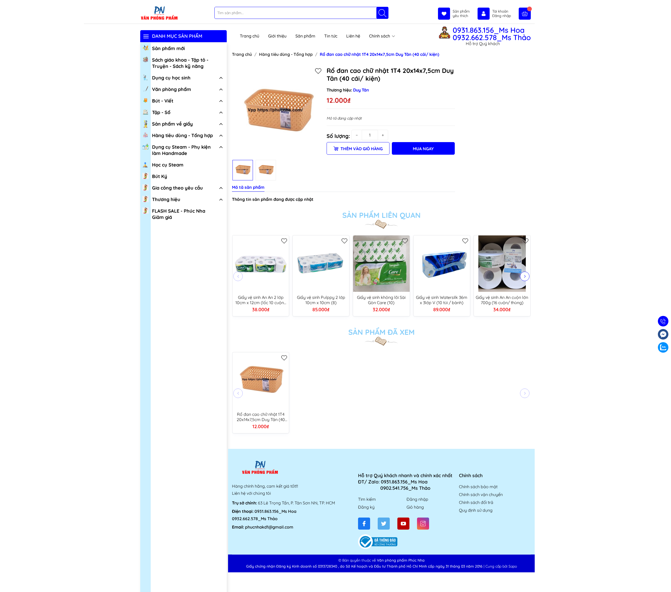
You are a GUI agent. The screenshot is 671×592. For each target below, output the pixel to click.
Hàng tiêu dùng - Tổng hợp (182, 135)
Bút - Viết (162, 101)
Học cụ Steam (167, 165)
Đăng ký (366, 507)
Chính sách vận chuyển (481, 494)
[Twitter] (384, 524)
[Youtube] (403, 524)
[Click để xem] (277, 112)
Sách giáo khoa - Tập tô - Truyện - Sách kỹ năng (180, 63)
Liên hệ (353, 36)
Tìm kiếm (367, 499)
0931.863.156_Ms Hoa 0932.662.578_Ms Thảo (492, 33)
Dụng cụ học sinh (171, 78)
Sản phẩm (305, 36)
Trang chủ (249, 36)
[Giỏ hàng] (525, 14)
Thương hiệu (166, 199)
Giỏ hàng (415, 507)
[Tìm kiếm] (382, 13)
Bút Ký (159, 176)
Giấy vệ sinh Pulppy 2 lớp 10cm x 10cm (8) (321, 300)
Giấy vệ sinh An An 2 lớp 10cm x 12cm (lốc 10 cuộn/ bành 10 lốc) (260, 300)
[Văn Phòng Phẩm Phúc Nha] (159, 13)
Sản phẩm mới (168, 48)
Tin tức (330, 36)
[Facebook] (364, 524)
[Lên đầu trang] (665, 579)
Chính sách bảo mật (478, 486)
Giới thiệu (277, 36)
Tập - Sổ (161, 112)
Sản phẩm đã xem (381, 332)
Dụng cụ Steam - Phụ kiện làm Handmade (181, 150)
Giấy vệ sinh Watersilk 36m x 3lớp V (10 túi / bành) (441, 300)
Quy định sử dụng (476, 510)
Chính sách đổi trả (476, 502)
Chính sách (380, 36)
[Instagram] (423, 524)
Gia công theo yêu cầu (177, 188)
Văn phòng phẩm (171, 89)
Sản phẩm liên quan (381, 215)
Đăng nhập (417, 499)
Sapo (512, 566)
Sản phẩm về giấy (172, 124)
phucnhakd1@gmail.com (269, 527)
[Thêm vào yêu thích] (318, 70)
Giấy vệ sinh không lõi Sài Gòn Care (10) (381, 300)
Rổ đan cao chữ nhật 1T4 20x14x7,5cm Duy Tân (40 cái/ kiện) (261, 417)
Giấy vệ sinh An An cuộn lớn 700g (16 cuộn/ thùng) (502, 300)
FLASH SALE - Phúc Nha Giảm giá (178, 214)
